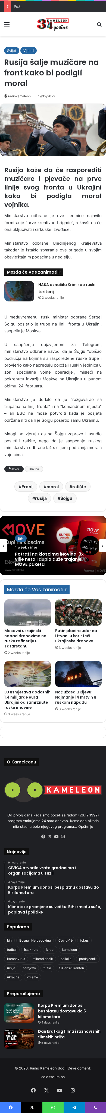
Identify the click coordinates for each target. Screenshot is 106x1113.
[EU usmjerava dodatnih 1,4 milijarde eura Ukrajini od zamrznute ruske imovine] (27, 674)
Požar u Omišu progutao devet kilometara (49, 6)
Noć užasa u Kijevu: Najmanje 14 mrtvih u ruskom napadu (75, 697)
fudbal (12, 950)
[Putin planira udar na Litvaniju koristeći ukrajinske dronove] (78, 612)
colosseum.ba (53, 1077)
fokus (84, 940)
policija (66, 959)
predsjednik (88, 959)
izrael (50, 950)
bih (9, 940)
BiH (21, 538)
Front (27, 486)
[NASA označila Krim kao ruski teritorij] (19, 291)
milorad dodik (43, 959)
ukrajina (13, 977)
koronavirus (16, 959)
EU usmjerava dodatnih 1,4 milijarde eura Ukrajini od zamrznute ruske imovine (27, 699)
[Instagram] (63, 836)
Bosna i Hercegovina (35, 940)
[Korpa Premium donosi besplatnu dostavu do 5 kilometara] (19, 1013)
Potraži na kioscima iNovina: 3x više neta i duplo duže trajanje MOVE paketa (49, 559)
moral (52, 486)
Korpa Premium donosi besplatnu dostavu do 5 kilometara (62, 1011)
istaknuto (31, 950)
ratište (79, 486)
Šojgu (66, 498)
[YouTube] (56, 836)
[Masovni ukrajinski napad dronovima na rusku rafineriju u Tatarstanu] (27, 612)
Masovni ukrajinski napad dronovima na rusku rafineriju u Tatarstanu (25, 638)
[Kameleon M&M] (53, 24)
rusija (41, 498)
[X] (49, 836)
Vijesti (28, 50)
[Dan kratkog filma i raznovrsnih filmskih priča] (19, 1039)
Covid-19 (65, 940)
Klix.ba (34, 469)
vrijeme (32, 977)
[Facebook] (43, 836)
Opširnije (85, 826)
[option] (53, 545)
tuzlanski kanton (71, 968)
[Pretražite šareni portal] (99, 26)
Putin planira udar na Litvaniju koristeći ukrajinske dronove (76, 636)
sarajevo (29, 968)
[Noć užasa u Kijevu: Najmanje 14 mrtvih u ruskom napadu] (78, 674)
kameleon (69, 950)
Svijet (11, 50)
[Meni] (7, 26)
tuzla (47, 968)
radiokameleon (19, 96)
